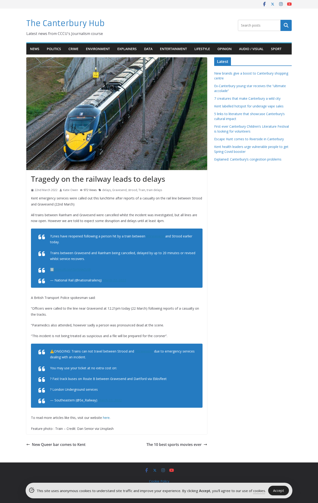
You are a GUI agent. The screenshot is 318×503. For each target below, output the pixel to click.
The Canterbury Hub (65, 23)
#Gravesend (155, 236)
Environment (98, 49)
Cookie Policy (159, 481)
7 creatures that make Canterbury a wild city (247, 98)
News (34, 49)
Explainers (127, 49)
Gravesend (119, 190)
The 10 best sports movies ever (174, 444)
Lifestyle (202, 49)
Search (286, 25)
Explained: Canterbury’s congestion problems (247, 159)
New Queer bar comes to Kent (58, 444)
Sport (276, 49)
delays (106, 190)
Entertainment (173, 49)
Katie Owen (70, 190)
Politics (54, 49)
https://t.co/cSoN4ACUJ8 (72, 269)
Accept (278, 490)
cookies (259, 490)
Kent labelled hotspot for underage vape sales (249, 106)
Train (142, 190)
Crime (73, 49)
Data (148, 49)
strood (132, 190)
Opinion (224, 49)
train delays (154, 190)
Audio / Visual (251, 49)
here (106, 417)
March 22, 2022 (114, 280)
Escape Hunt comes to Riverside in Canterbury (249, 139)
